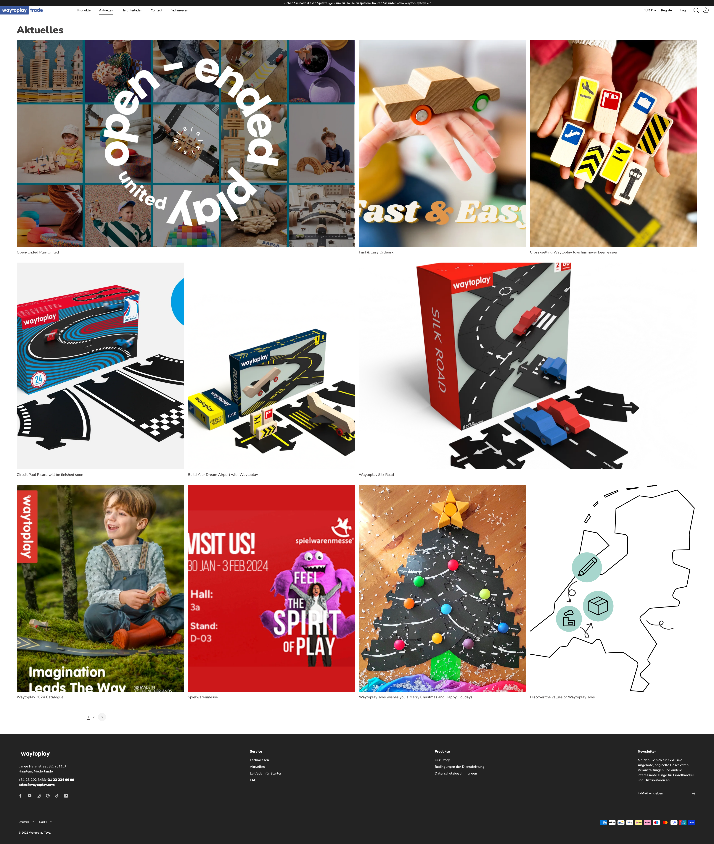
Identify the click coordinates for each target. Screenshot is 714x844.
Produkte (84, 10)
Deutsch (24, 822)
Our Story (442, 760)
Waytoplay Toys (39, 833)
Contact (156, 10)
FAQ (253, 780)
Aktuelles (106, 10)
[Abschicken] (693, 793)
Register (667, 10)
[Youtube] (29, 795)
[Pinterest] (48, 795)
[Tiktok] (57, 795)
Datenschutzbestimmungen (456, 773)
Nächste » (102, 717)
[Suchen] (696, 10)
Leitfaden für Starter (266, 773)
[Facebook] (20, 795)
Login (684, 10)
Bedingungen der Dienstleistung (460, 766)
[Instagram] (39, 795)
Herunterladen (131, 10)
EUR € (648, 10)
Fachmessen (179, 10)
